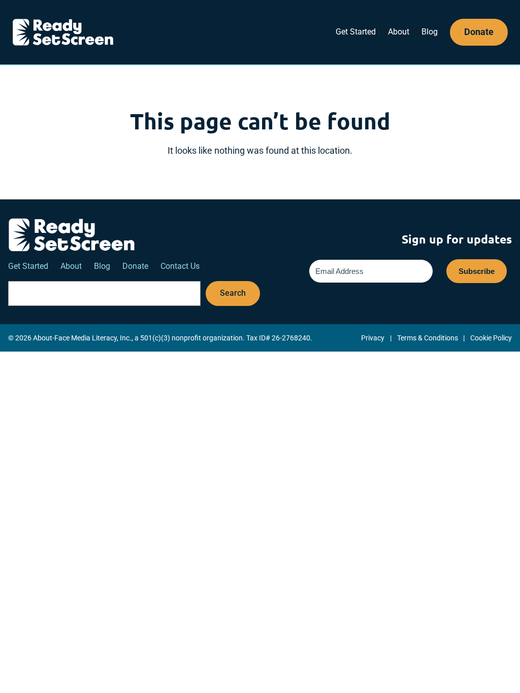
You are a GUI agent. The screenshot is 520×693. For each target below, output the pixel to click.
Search (233, 293)
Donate (479, 31)
